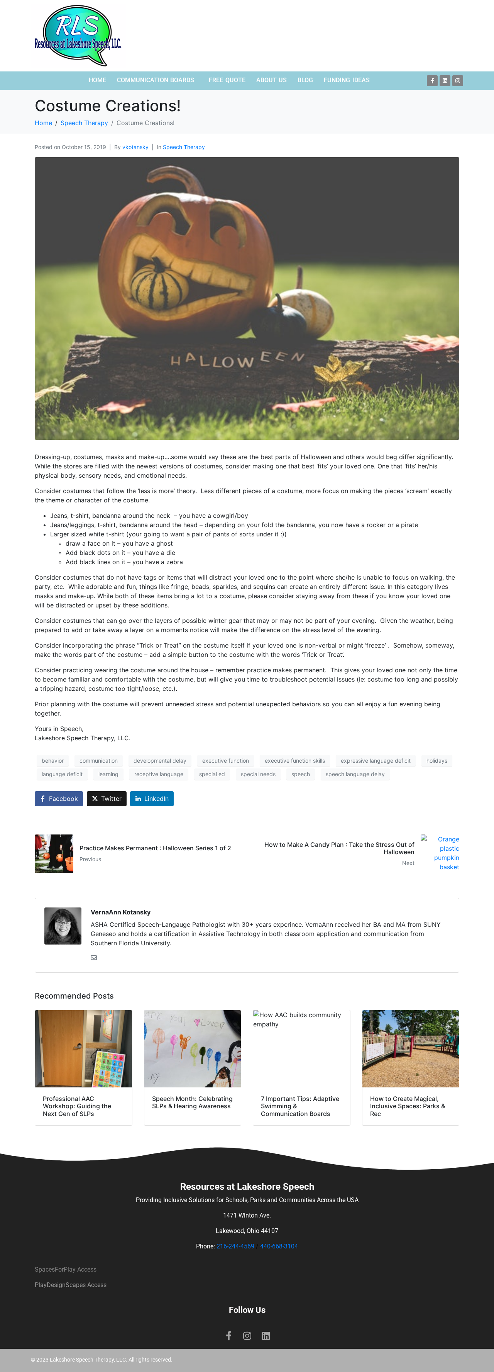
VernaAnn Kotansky (121, 912)
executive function (225, 760)
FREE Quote (227, 80)
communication (99, 760)
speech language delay (355, 774)
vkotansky (135, 147)
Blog (305, 80)
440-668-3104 (279, 1246)
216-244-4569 (235, 1246)
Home (97, 80)
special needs (258, 774)
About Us (271, 80)
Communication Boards (156, 80)
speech (300, 774)
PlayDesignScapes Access (71, 1285)
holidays (436, 760)
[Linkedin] (445, 80)
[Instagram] (457, 80)
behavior (53, 760)
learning (108, 774)
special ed (212, 774)
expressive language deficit (376, 760)
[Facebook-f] (432, 80)
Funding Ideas (347, 80)
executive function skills (295, 760)
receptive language (158, 774)
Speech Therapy (184, 147)
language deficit (62, 774)
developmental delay (160, 760)
